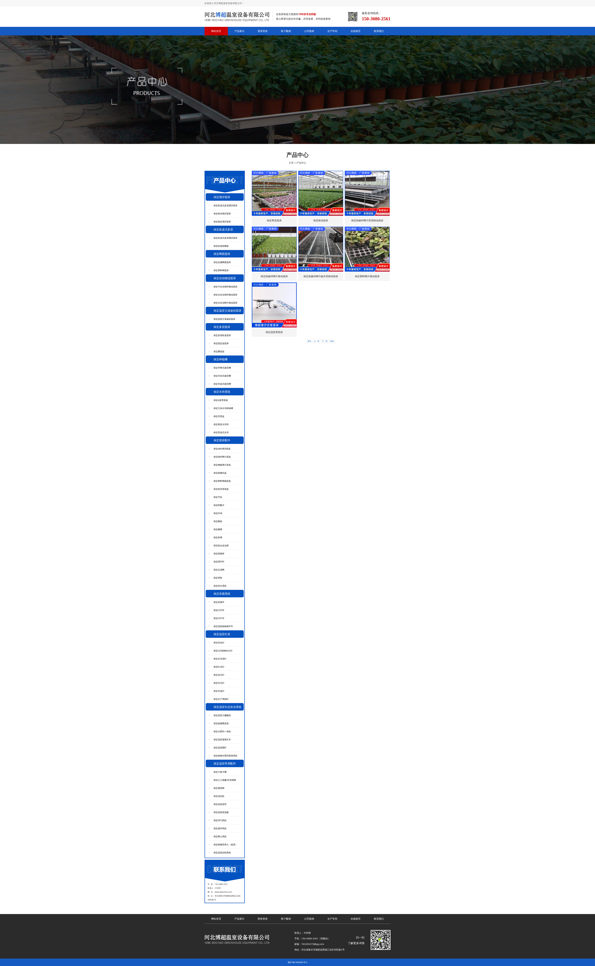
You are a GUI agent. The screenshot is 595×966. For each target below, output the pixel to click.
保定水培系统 (222, 392)
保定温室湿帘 (220, 804)
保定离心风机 (220, 836)
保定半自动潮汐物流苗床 (225, 286)
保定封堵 (218, 513)
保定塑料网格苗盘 (222, 480)
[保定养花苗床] (274, 193)
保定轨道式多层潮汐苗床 (225, 205)
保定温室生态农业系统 (227, 707)
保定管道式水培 (221, 432)
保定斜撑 (218, 537)
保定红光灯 (219, 666)
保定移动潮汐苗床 (222, 213)
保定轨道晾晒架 (221, 245)
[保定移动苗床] (320, 193)
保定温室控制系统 (222, 852)
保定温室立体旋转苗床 (227, 310)
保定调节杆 (219, 561)
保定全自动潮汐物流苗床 (225, 294)
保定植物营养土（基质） (225, 844)
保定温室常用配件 (225, 763)
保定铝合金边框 (221, 545)
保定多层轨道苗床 (222, 335)
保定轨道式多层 (223, 229)
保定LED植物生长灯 (223, 650)
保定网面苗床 (222, 254)
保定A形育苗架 (221, 400)
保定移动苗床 (320, 220)
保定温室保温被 (221, 812)
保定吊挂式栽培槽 (222, 375)
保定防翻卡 (219, 505)
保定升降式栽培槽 (222, 367)
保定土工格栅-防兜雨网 (225, 779)
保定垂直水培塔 (221, 424)
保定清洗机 (219, 796)
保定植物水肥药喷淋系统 (225, 755)
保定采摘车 (219, 602)
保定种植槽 (220, 359)
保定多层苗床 (222, 327)
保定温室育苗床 (274, 332)
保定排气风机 (220, 820)
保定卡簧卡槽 (220, 771)
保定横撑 (218, 529)
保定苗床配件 (222, 440)
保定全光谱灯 (220, 658)
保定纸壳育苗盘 (221, 488)
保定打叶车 (219, 618)
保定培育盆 (219, 416)
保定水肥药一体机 (222, 731)
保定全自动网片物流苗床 (225, 302)
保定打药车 (219, 610)
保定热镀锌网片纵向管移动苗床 (320, 276)
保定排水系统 (220, 585)
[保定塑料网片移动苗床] (367, 249)
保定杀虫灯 (219, 642)
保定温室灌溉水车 (222, 739)
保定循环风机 (220, 828)
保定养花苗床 (274, 220)
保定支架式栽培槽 (222, 383)
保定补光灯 (219, 682)
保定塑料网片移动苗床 (367, 276)
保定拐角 (218, 577)
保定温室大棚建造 (222, 715)
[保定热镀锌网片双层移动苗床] (367, 193)
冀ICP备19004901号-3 (297, 962)
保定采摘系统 (222, 593)
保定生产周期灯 (221, 699)
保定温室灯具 (222, 634)
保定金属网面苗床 (222, 262)
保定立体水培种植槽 (223, 408)
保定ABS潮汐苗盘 (222, 448)
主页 (291, 162)
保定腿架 (218, 521)
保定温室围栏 (220, 747)
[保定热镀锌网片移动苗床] (274, 249)
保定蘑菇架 (219, 351)
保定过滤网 (219, 569)
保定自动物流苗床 (225, 278)
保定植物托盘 (220, 472)
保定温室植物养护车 (223, 626)
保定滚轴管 (219, 553)
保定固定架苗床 (221, 343)
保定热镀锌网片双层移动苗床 (367, 220)
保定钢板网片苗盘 (222, 464)
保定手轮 (218, 497)
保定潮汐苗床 (222, 197)
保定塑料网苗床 (221, 270)
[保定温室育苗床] (274, 304)
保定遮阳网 (219, 788)
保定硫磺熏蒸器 (221, 723)
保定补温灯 (219, 690)
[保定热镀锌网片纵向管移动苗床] (320, 249)
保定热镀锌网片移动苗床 (274, 276)
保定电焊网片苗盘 (222, 456)
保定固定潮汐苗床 (222, 221)
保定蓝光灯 (219, 674)
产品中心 (301, 162)
